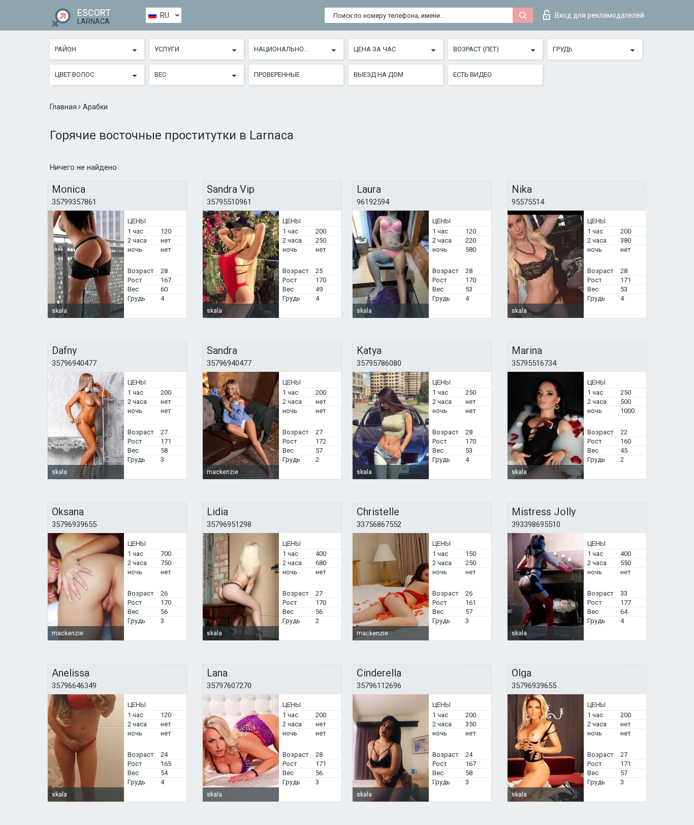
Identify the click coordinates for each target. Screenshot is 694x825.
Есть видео (472, 74)
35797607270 (229, 685)
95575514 (528, 202)
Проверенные (277, 74)
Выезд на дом (378, 74)
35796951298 (229, 524)
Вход (599, 15)
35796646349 (74, 685)
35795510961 (229, 202)
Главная (64, 107)
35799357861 (74, 202)
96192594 (373, 202)
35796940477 (74, 363)
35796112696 (379, 685)
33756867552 (379, 524)
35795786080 (379, 363)
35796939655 (74, 524)
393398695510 (536, 524)
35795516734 (534, 363)
